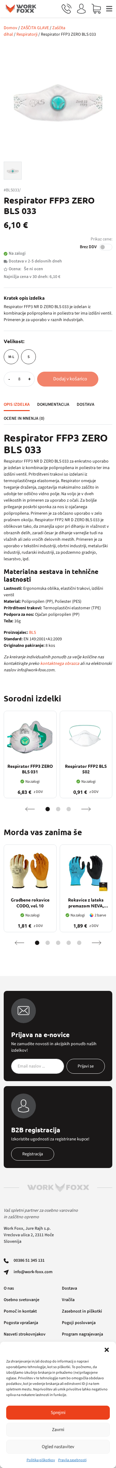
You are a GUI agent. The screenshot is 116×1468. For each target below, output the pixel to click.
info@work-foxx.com (33, 1272)
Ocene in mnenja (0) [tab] (24, 418)
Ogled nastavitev (58, 1446)
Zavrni (58, 1429)
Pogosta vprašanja (21, 1323)
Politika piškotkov (41, 1460)
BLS (32, 632)
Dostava (69, 1288)
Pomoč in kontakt (20, 1311)
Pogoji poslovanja (79, 1323)
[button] (107, 1349)
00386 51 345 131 (29, 1260)
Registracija (32, 1154)
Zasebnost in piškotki (82, 1311)
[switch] (105, 247)
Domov (10, 28)
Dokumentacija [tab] (53, 404)
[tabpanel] (58, 553)
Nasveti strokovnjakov (24, 1334)
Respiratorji (26, 34)
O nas (9, 1288)
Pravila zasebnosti (72, 1460)
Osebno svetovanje (21, 1300)
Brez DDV (88, 247)
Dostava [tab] (85, 404)
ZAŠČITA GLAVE (35, 28)
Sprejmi (58, 1412)
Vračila (68, 1300)
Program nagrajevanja (82, 1334)
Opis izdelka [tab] (17, 404)
